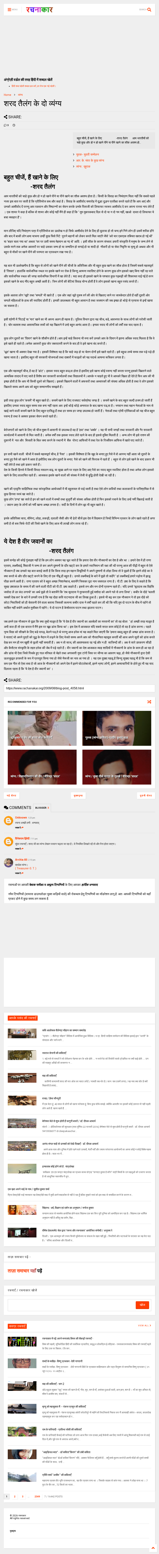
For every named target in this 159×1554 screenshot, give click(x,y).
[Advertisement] (79, 44)
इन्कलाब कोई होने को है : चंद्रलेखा (58, 1166)
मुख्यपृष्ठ (78, 795)
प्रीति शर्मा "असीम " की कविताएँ (56, 1474)
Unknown (21, 817)
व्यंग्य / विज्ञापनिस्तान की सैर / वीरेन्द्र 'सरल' (35, 776)
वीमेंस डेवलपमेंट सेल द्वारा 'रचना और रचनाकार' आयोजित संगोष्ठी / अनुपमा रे (77, 1230)
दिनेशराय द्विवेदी (22, 838)
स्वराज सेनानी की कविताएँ (54, 1053)
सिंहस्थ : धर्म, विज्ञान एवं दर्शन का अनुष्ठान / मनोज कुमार (68, 1207)
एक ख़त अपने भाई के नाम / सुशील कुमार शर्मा (28, 1189)
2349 (37, 1496)
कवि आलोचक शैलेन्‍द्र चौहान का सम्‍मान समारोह (64, 1030)
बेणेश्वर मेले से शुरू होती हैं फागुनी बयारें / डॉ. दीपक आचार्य (69, 1121)
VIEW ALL (144, 1325)
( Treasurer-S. (24, 868)
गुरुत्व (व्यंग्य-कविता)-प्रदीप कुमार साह (106, 737)
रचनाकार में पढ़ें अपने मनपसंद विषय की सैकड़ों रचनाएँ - (67, 1338)
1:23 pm (31, 818)
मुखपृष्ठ (13, 1531)
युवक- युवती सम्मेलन (87, 154)
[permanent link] (14, 125)
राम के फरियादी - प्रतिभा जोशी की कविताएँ (61, 1429)
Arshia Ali (21, 859)
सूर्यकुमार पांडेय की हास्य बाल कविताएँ (31, 737)
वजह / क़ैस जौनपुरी (51, 1098)
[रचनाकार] (39, 11)
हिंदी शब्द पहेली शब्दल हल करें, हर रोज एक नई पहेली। (34, 86)
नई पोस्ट (11, 795)
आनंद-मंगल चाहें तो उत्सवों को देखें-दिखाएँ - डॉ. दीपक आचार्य (70, 1143)
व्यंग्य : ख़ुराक (83, 166)
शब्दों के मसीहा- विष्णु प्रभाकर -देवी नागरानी (62, 1361)
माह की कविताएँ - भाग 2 (53, 1383)
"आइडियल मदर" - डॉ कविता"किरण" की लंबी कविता (66, 1452)
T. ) (34, 868)
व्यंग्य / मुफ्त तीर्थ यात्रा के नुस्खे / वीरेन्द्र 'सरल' (111, 776)
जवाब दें (18, 827)
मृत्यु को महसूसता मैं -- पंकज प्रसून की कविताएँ (64, 1406)
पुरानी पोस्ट (146, 795)
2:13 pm (31, 860)
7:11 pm (34, 839)
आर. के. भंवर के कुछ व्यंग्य (90, 160)
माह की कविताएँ (49, 1075)
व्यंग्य (20, 94)
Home (7, 94)
